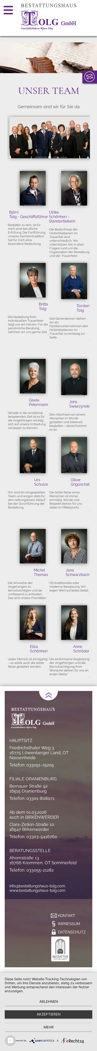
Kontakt (66, 915)
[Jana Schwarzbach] (74, 547)
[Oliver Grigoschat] (74, 455)
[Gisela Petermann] (32, 377)
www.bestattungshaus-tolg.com (37, 890)
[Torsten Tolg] (74, 281)
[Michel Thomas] (32, 547)
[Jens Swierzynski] (74, 377)
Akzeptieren (49, 1014)
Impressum (69, 924)
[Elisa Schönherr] (32, 623)
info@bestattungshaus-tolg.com (37, 886)
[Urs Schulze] (32, 455)
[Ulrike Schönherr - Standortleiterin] (74, 189)
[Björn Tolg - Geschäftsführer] (32, 189)
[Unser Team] (51, 159)
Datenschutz (72, 932)
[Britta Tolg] (32, 281)
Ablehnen (48, 1001)
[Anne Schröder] (74, 623)
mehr (49, 1027)
